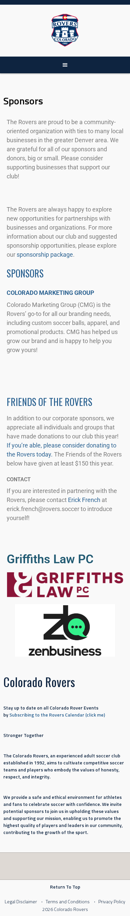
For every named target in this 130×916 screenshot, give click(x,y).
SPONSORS (25, 273)
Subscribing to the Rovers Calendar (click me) (57, 714)
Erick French (84, 499)
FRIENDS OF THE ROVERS (49, 402)
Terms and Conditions (68, 901)
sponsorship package (45, 254)
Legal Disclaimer (21, 901)
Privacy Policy (111, 901)
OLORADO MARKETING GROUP (52, 292)
